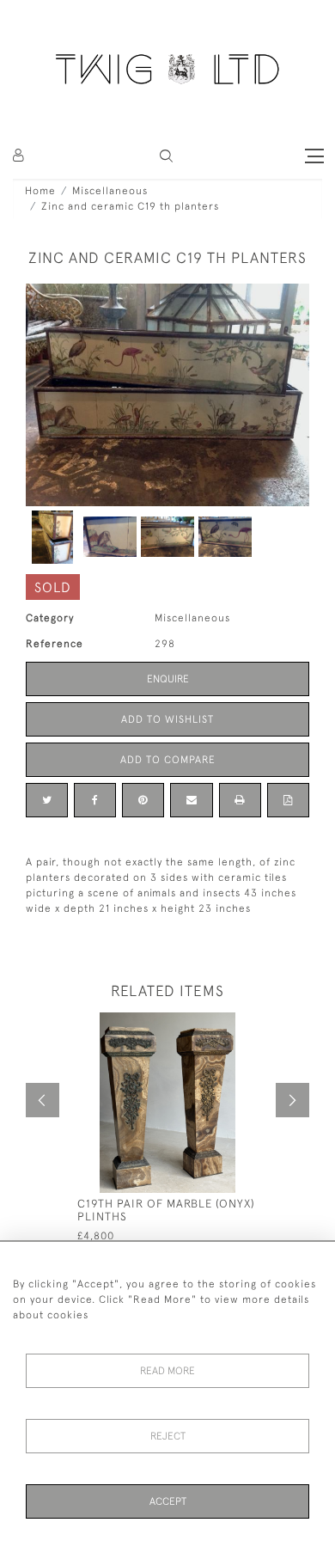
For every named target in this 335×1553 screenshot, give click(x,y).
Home (40, 191)
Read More (167, 1371)
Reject (168, 1436)
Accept (167, 1501)
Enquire (168, 679)
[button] (166, 156)
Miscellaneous (110, 191)
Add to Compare (168, 760)
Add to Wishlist (167, 719)
